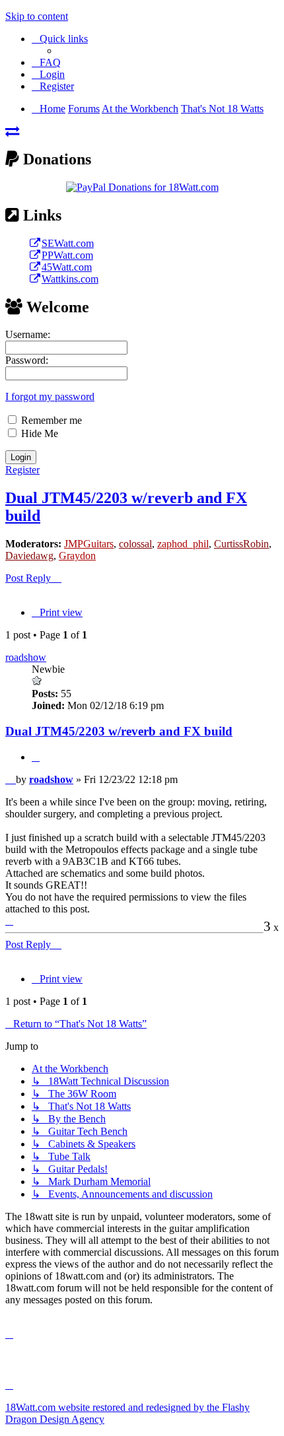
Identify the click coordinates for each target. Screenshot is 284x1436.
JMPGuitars (89, 543)
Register (22, 469)
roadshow (25, 657)
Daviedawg (29, 555)
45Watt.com (67, 267)
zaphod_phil (183, 543)
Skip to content (36, 16)
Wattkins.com (70, 279)
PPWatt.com (67, 255)
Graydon (77, 555)
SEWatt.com (68, 243)
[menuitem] (46, 62)
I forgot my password (49, 396)
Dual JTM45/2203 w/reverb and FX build (118, 731)
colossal (135, 543)
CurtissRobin (241, 543)
